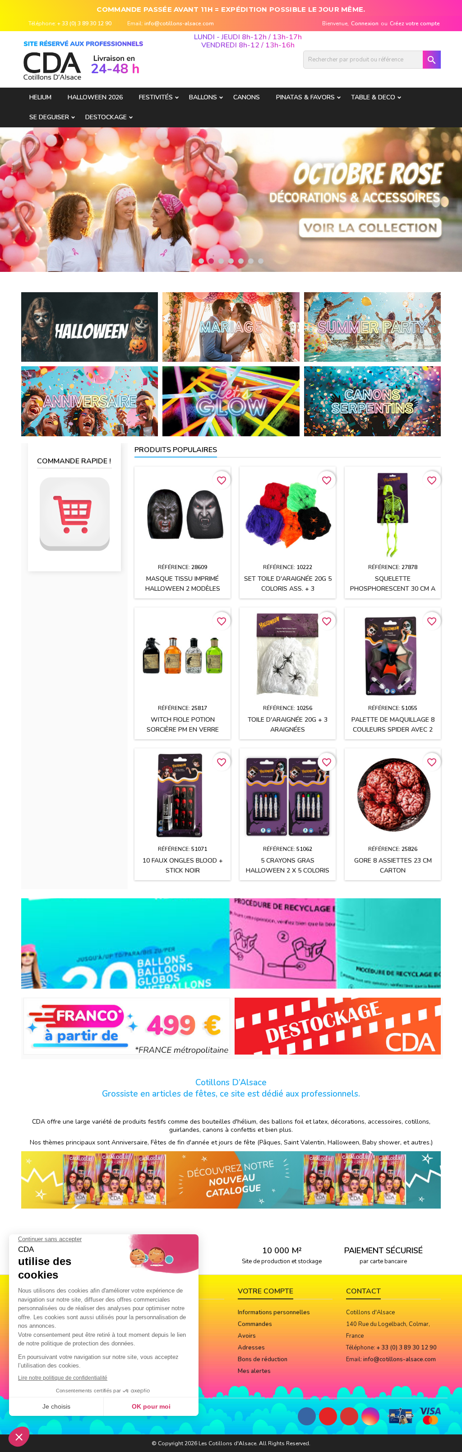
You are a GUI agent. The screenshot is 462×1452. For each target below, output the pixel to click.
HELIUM (40, 97)
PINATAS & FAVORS (305, 97)
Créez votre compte (415, 23)
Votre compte (265, 1291)
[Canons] (372, 401)
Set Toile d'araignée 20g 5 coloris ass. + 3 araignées (288, 588)
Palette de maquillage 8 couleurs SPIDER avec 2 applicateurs (392, 729)
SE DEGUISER (49, 117)
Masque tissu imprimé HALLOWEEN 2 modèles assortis (182, 588)
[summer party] (372, 326)
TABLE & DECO (373, 97)
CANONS (246, 97)
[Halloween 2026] (89, 326)
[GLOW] (230, 401)
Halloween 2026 (95, 97)
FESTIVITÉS (156, 97)
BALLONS (203, 97)
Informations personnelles (274, 1312)
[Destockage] (338, 1026)
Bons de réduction (262, 1359)
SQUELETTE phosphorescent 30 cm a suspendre (392, 588)
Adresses (251, 1348)
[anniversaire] (89, 401)
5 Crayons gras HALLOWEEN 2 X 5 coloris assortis (287, 870)
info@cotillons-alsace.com (179, 23)
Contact (363, 1291)
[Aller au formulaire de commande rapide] (74, 514)
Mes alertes (254, 1371)
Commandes (255, 1324)
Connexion (365, 23)
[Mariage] (230, 326)
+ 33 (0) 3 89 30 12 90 (84, 23)
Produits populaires (175, 450)
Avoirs (247, 1336)
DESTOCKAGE (106, 117)
